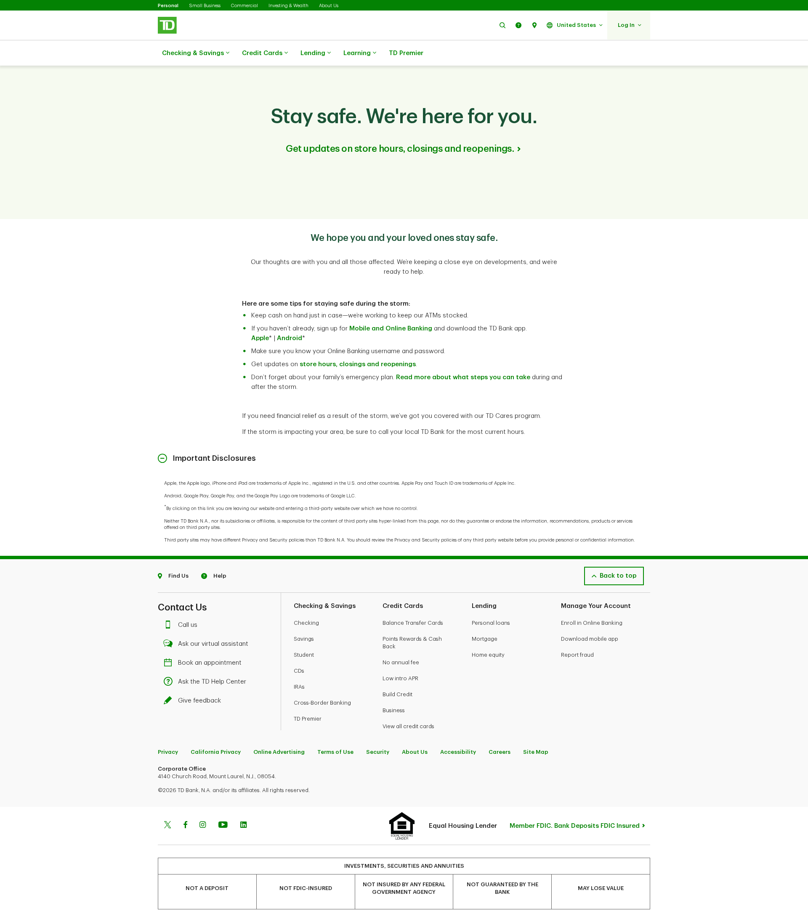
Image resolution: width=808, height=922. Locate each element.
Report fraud (577, 655)
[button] (502, 25)
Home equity (488, 655)
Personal (168, 5)
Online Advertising (279, 752)
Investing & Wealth (288, 5)
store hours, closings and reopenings (358, 364)
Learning (357, 53)
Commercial (244, 5)
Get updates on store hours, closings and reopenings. (400, 148)
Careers (499, 752)
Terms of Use (335, 752)
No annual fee (401, 662)
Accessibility (458, 752)
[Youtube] (223, 826)
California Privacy (216, 752)
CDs (299, 671)
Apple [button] (260, 338)
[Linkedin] (243, 826)
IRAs (299, 687)
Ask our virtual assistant (213, 644)
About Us (328, 5)
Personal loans (491, 623)
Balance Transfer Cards (413, 623)
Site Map (535, 752)
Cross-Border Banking (322, 702)
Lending (312, 53)
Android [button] (289, 338)
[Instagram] (202, 826)
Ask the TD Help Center (212, 682)
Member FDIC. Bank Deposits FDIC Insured (575, 826)
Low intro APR (400, 678)
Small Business (205, 5)
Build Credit (397, 694)
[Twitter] (167, 826)
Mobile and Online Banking (390, 328)
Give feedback (199, 700)
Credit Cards (262, 53)
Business (394, 710)
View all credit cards (408, 726)
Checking (306, 623)
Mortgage (484, 639)
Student (304, 655)
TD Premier (406, 53)
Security (377, 752)
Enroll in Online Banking (591, 623)
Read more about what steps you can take (463, 377)
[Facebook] (185, 826)
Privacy (168, 752)
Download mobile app (589, 639)
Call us (187, 625)
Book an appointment (210, 663)
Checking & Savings (193, 53)
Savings (304, 639)
